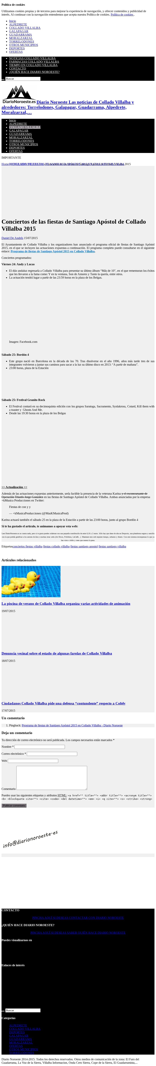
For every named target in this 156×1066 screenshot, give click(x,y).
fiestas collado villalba (56, 546)
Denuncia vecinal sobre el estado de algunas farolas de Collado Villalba (57, 653)
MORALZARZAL (21, 38)
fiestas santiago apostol (84, 546)
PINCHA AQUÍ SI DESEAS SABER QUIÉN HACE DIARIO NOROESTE (78, 932)
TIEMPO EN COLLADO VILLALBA (33, 65)
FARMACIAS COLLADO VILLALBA (34, 61)
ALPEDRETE (18, 24)
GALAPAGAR (18, 31)
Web (4, 760)
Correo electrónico (14, 753)
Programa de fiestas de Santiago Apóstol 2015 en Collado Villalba (53, 251)
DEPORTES (17, 48)
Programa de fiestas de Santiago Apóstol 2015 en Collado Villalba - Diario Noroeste (72, 725)
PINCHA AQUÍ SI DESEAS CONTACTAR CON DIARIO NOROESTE (78, 917)
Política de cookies (122, 14)
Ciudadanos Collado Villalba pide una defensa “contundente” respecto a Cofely (64, 703)
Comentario (9, 788)
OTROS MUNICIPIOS (23, 45)
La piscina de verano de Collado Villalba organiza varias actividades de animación (66, 604)
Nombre (8, 746)
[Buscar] (3, 79)
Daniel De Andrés (12, 238)
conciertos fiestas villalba (27, 546)
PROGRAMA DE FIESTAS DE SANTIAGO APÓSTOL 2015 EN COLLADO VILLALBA (66, 164)
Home (5, 164)
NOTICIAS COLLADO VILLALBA (32, 58)
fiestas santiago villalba (112, 546)
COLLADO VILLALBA (25, 27)
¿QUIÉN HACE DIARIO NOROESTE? (34, 72)
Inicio (12, 21)
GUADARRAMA (20, 34)
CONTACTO (17, 68)
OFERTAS (16, 51)
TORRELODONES (21, 41)
